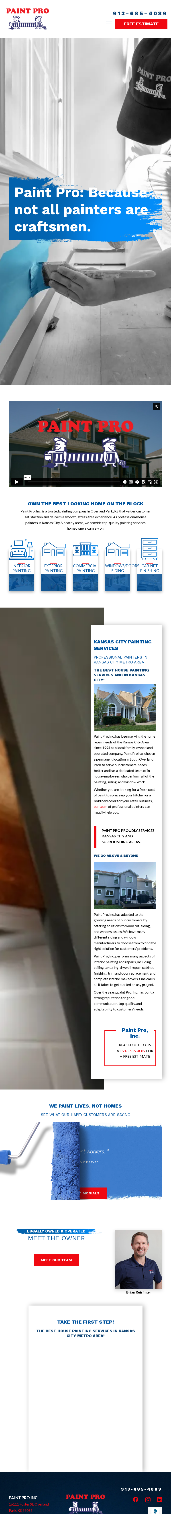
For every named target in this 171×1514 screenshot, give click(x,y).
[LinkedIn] (159, 1499)
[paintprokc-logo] (28, 19)
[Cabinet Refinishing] (149, 570)
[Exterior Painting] (53, 570)
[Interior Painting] (21, 570)
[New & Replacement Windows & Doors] (117, 570)
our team (100, 806)
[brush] (85, 1161)
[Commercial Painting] (85, 570)
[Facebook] (135, 1499)
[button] (109, 24)
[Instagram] (148, 1500)
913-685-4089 (133, 1051)
